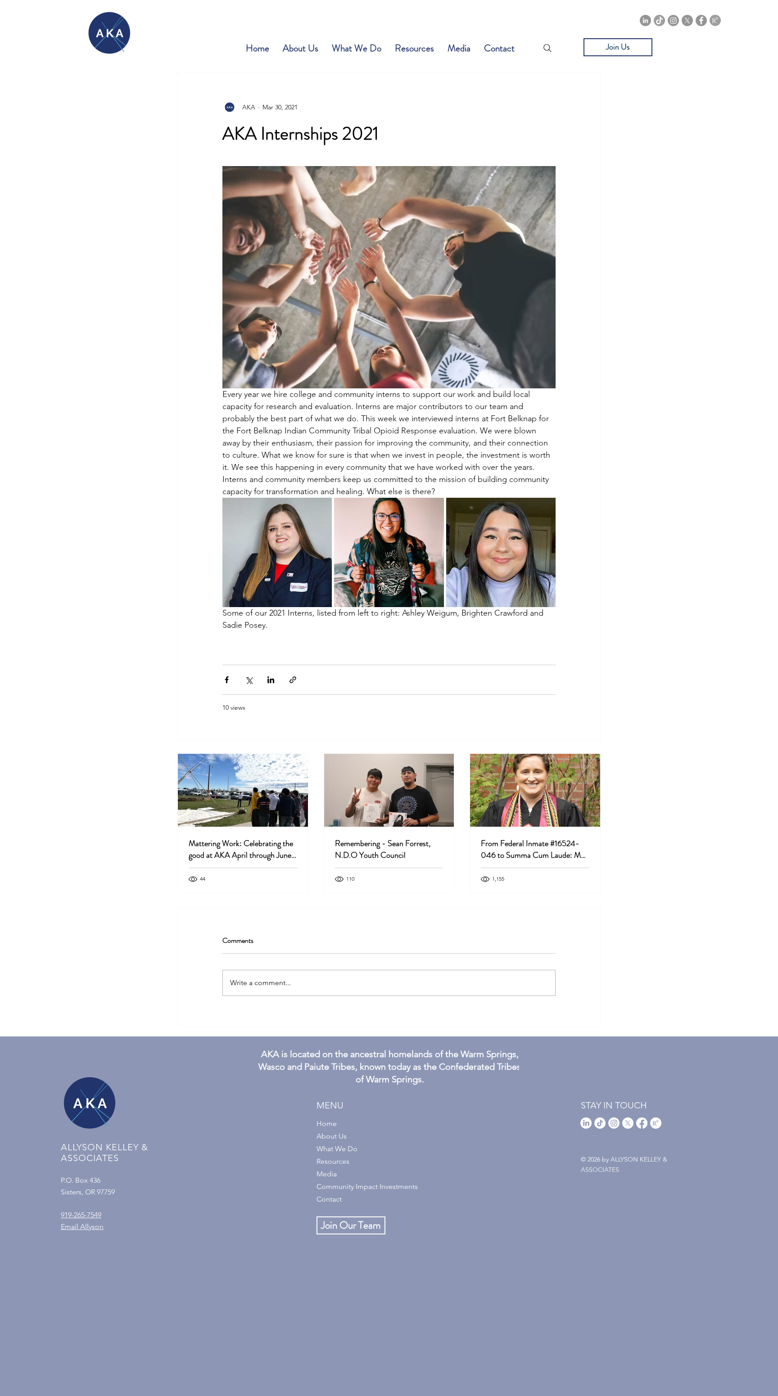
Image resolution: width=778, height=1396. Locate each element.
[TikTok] (659, 20)
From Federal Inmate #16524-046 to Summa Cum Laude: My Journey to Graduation (532, 849)
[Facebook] (701, 20)
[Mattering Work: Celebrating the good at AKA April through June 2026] (243, 790)
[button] (300, 48)
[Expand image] (277, 552)
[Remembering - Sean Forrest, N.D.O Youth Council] (389, 790)
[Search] (547, 48)
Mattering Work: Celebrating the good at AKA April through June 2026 (241, 849)
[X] (687, 20)
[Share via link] (293, 679)
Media (327, 1174)
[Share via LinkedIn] (271, 679)
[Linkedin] (645, 20)
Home (327, 1123)
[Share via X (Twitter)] (248, 679)
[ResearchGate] (715, 20)
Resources (333, 1161)
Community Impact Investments (367, 1186)
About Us (332, 1136)
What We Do (337, 1148)
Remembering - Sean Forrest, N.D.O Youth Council (382, 849)
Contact (329, 1199)
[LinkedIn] (586, 1123)
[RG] (655, 1123)
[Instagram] (673, 20)
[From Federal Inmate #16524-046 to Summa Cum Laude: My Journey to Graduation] (535, 790)
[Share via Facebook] (226, 679)
